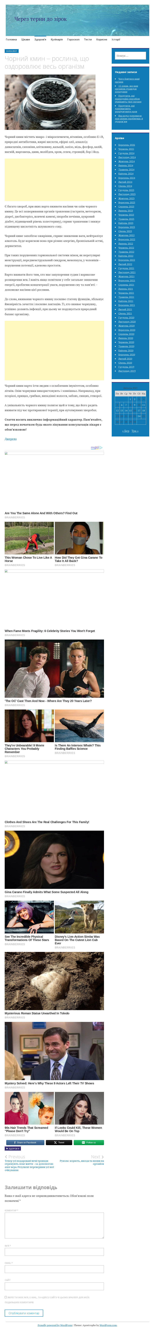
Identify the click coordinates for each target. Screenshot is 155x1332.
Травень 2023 (126, 219)
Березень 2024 (126, 177)
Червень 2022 (126, 247)
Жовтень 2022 (126, 235)
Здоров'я (14, 1148)
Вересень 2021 (126, 280)
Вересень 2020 (126, 330)
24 (139, 416)
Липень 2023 (125, 210)
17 (139, 410)
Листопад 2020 (127, 321)
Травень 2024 (126, 169)
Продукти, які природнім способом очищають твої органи (128, 98)
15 (130, 410)
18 (143, 410)
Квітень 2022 (125, 255)
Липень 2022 (125, 243)
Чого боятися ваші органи (127, 80)
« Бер (125, 431)
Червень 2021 (126, 293)
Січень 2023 (125, 231)
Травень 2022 (126, 251)
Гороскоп (73, 39)
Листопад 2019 (127, 371)
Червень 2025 (126, 149)
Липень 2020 (125, 338)
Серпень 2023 (126, 206)
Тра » (135, 431)
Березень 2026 (126, 145)
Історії (116, 39)
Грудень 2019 (126, 366)
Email (9, 1263)
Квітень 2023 (125, 223)
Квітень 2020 (125, 350)
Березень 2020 (126, 354)
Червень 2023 (126, 214)
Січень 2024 (125, 186)
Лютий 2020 (125, 358)
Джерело (11, 439)
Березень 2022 (126, 260)
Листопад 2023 (127, 194)
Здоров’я (40, 39)
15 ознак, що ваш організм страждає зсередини (126, 88)
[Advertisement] (54, 183)
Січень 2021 (125, 313)
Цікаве (25, 39)
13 (121, 410)
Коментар (11, 1210)
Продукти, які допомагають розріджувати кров (126, 108)
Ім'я (8, 1245)
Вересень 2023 (126, 202)
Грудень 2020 (126, 317)
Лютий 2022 (125, 264)
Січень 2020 (125, 362)
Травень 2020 (126, 346)
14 (126, 410)
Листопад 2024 (127, 157)
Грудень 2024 (126, 153)
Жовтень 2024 (126, 161)
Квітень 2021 (125, 301)
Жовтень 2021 (126, 276)
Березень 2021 (126, 305)
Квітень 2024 (125, 173)
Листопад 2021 (127, 272)
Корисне (101, 39)
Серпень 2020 (126, 334)
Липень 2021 (125, 288)
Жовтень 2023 (126, 198)
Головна (11, 39)
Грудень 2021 (126, 268)
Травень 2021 (126, 297)
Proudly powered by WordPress (55, 1325)
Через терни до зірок (40, 18)
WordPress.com (108, 1325)
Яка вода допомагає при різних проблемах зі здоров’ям (129, 118)
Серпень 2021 (126, 284)
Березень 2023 (126, 227)
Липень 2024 (125, 165)
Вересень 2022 (126, 239)
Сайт (8, 1280)
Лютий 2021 (125, 309)
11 (143, 405)
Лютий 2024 (125, 182)
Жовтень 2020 (126, 325)
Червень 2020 (126, 342)
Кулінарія (57, 39)
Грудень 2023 (126, 190)
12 (117, 410)
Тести (88, 39)
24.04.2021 (11, 51)
